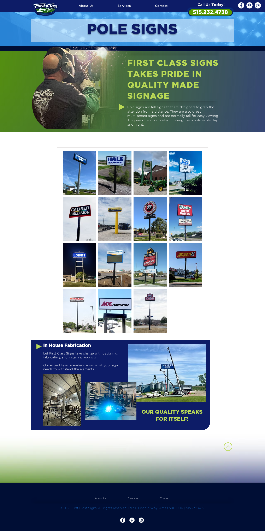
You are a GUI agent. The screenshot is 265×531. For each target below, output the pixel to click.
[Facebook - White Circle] (241, 5)
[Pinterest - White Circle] (249, 5)
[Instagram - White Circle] (258, 5)
